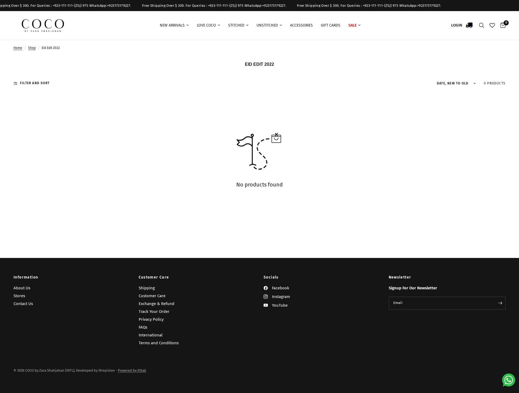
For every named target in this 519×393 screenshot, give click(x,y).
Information (26, 277)
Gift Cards (330, 25)
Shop (32, 48)
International (150, 335)
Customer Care (154, 277)
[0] (501, 25)
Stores (19, 295)
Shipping (147, 288)
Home (18, 48)
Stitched (236, 25)
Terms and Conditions (159, 342)
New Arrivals (172, 25)
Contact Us (23, 303)
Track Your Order (154, 311)
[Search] (481, 25)
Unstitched (267, 25)
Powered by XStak (132, 370)
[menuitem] (174, 25)
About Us (22, 288)
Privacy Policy (151, 319)
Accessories (301, 25)
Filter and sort (34, 83)
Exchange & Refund (156, 303)
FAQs (143, 327)
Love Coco (206, 25)
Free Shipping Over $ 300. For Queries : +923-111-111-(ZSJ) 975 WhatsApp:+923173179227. (209, 5)
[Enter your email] (500, 303)
